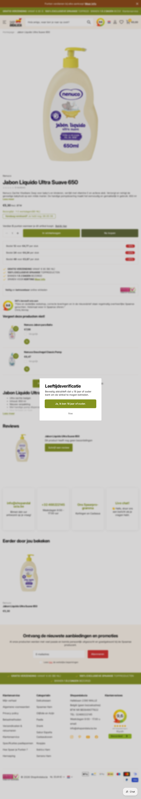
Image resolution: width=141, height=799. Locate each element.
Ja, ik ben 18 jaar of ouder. (70, 403)
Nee (70, 413)
